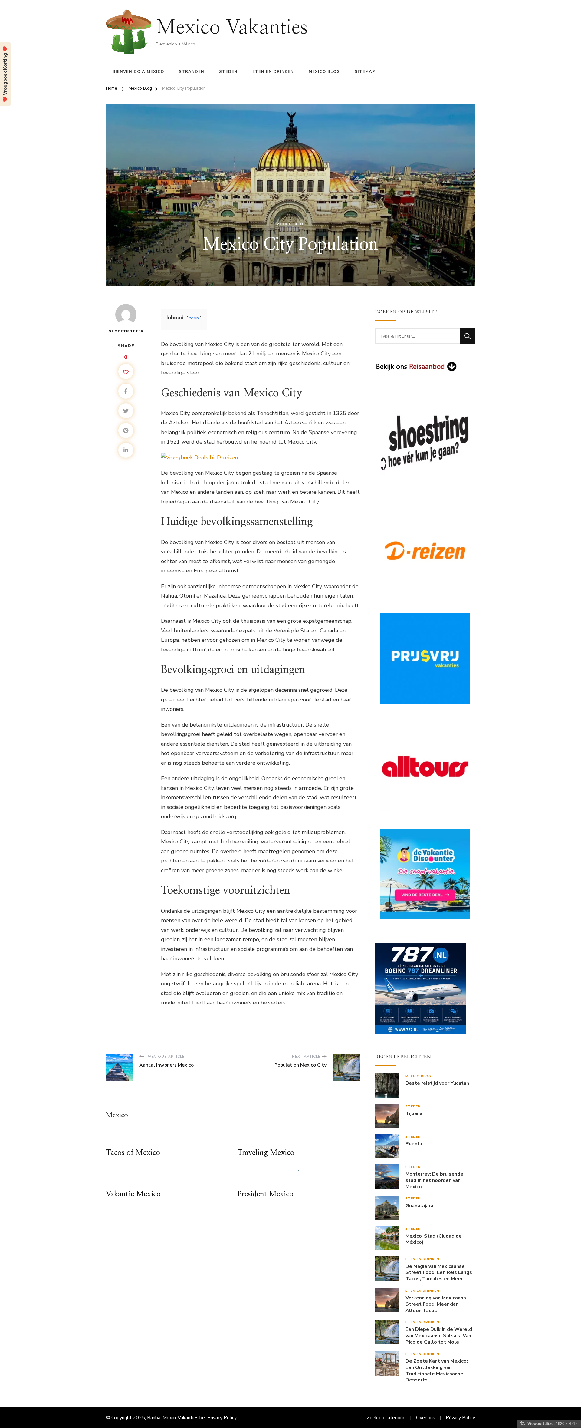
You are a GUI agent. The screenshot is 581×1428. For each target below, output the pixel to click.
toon (194, 318)
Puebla (413, 1144)
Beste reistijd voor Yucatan (437, 1083)
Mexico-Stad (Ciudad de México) (433, 1239)
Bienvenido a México (138, 71)
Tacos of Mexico (133, 1152)
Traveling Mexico (266, 1152)
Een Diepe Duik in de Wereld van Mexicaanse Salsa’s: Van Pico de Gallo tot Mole (438, 1335)
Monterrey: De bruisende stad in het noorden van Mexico (434, 1180)
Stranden (191, 71)
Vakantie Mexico (133, 1194)
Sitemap (365, 71)
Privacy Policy (222, 1417)
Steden (228, 71)
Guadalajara (419, 1206)
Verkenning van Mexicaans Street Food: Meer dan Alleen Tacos (435, 1304)
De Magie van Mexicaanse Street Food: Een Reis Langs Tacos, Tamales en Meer (438, 1272)
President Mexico (266, 1194)
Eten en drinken (273, 71)
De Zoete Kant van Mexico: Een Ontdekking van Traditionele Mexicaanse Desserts (436, 1370)
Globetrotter (126, 331)
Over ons (425, 1417)
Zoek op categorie (386, 1417)
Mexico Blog (324, 71)
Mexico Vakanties (232, 28)
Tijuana (413, 1113)
